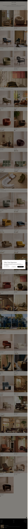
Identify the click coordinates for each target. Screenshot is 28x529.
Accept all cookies (20, 266)
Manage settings (14, 266)
